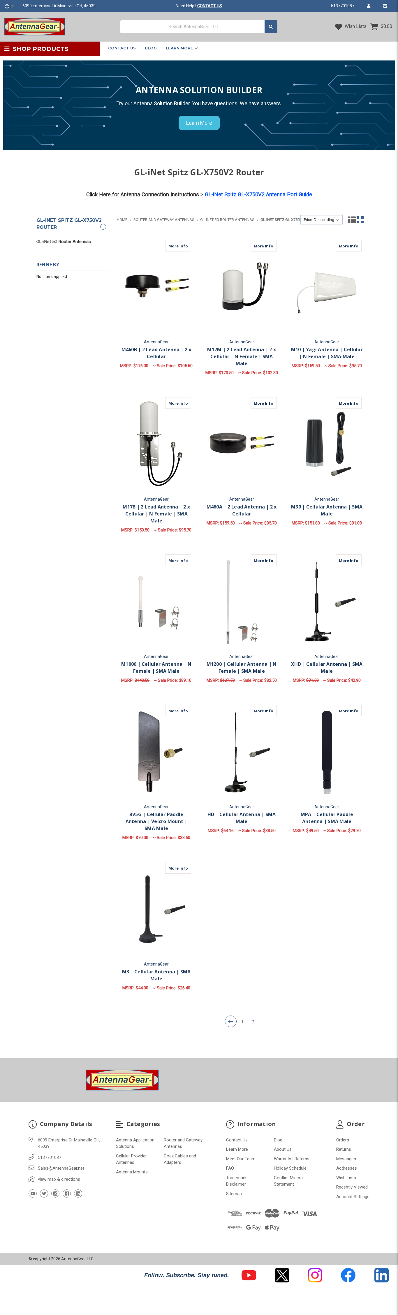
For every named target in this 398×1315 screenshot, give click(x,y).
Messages (346, 1158)
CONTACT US (209, 5)
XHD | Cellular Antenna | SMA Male (327, 667)
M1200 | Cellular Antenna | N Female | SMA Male (242, 667)
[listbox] (321, 219)
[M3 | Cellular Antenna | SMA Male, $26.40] (156, 909)
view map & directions (59, 1179)
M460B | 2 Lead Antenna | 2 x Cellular (156, 353)
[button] (248, 1275)
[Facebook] (67, 1193)
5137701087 (342, 5)
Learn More (180, 48)
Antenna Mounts (132, 1172)
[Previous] (231, 1021)
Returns (343, 1149)
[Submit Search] (271, 26)
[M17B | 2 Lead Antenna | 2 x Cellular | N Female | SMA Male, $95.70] (156, 444)
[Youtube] (33, 1193)
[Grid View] (360, 219)
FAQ (230, 1168)
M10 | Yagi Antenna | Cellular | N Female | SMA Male (327, 353)
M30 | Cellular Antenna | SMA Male (326, 510)
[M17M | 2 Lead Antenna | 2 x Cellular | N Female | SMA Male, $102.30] (241, 287)
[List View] (352, 220)
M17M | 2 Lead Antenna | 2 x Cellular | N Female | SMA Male (241, 356)
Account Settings (352, 1196)
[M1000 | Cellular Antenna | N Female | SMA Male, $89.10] (156, 602)
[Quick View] (173, 245)
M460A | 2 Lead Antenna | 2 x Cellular (242, 510)
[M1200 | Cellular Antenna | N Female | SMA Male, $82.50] (241, 602)
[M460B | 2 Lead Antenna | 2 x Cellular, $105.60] (156, 287)
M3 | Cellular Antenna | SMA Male (156, 975)
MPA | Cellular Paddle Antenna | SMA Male (327, 818)
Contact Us (122, 48)
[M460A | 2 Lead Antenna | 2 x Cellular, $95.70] (241, 444)
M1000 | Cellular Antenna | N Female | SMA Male (156, 667)
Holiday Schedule (290, 1168)
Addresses (346, 1168)
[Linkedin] (78, 1193)
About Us (283, 1149)
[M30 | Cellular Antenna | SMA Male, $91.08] (326, 444)
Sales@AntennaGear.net (61, 1168)
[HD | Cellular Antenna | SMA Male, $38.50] (241, 752)
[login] (368, 6)
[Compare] (185, 245)
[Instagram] (55, 1193)
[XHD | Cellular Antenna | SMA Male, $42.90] (326, 602)
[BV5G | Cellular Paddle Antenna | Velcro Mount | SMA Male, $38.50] (156, 752)
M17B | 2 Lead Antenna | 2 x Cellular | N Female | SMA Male (156, 514)
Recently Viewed (352, 1187)
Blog (151, 48)
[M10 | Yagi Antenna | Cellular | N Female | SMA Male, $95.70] (326, 287)
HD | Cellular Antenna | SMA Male (241, 818)
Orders (342, 1140)
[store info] (385, 6)
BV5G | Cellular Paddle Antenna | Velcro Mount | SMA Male (156, 821)
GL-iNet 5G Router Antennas (63, 241)
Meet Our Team (241, 1158)
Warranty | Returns (291, 1158)
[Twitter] (44, 1193)
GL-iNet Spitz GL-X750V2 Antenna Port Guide (258, 194)
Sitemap (234, 1193)
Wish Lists (355, 26)
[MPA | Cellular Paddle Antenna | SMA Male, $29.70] (326, 752)
